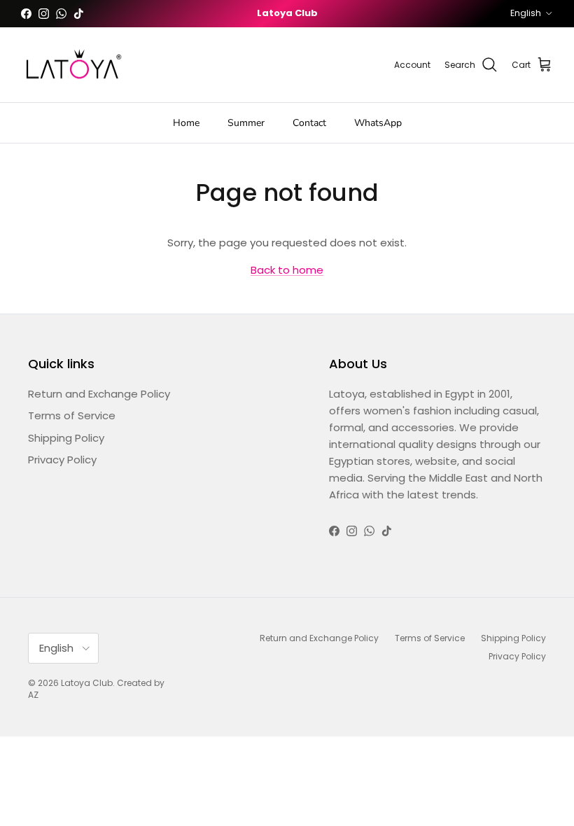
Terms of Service (71, 415)
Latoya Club (87, 683)
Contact (309, 123)
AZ (33, 695)
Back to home (287, 269)
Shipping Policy (66, 437)
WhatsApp (378, 123)
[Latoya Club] (73, 65)
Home (186, 123)
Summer (246, 123)
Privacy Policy (62, 459)
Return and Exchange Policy (99, 393)
